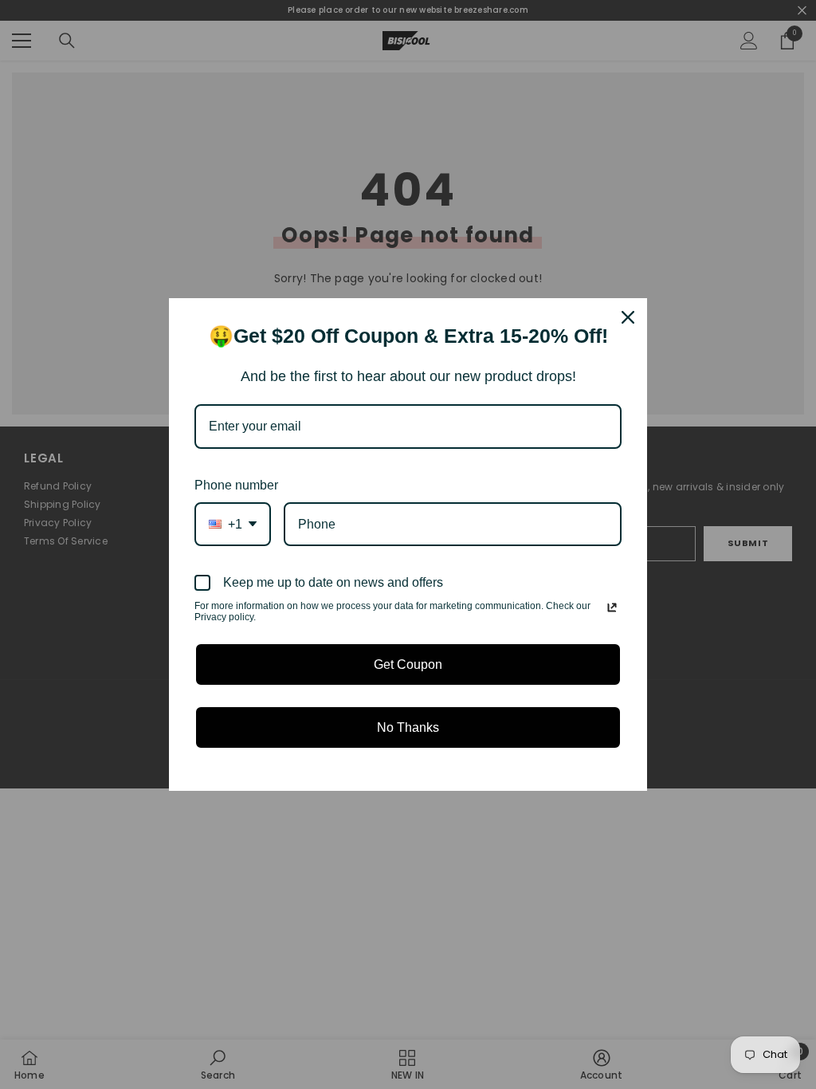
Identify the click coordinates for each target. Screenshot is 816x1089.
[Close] (628, 317)
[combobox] (232, 524)
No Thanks (408, 727)
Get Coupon (408, 664)
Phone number (236, 485)
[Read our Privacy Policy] (612, 607)
